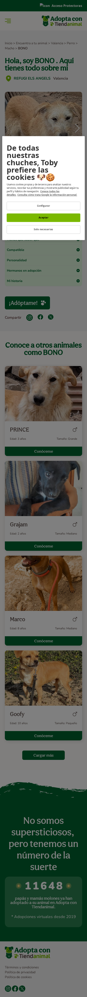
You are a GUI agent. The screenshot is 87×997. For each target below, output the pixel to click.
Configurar (43, 205)
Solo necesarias (43, 229)
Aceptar (44, 217)
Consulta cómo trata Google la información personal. (47, 194)
